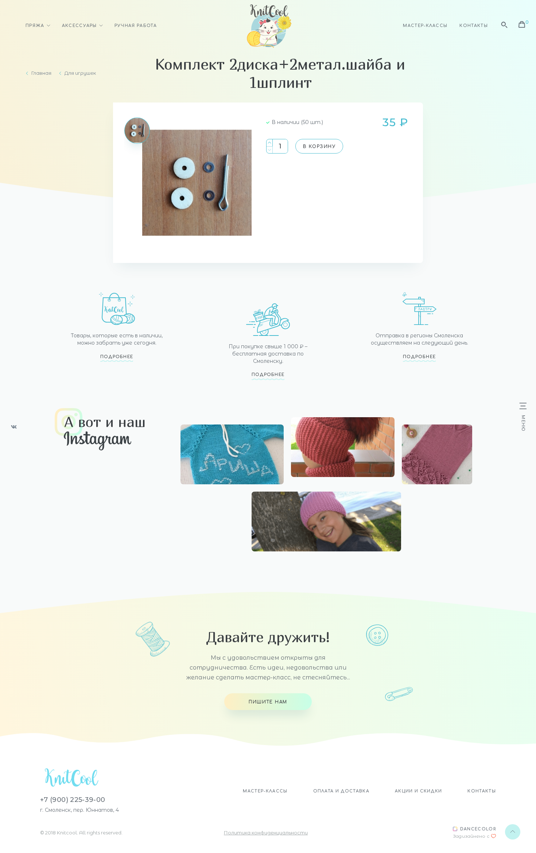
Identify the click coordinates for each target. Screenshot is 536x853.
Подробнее (116, 356)
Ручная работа (135, 25)
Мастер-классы (425, 25)
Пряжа (35, 25)
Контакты (473, 25)
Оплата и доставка (341, 791)
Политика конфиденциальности (266, 832)
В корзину (319, 146)
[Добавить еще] (270, 142)
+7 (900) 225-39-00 (72, 800)
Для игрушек (80, 73)
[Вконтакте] (14, 427)
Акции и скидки (418, 791)
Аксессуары (79, 25)
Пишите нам (268, 702)
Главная (41, 73)
